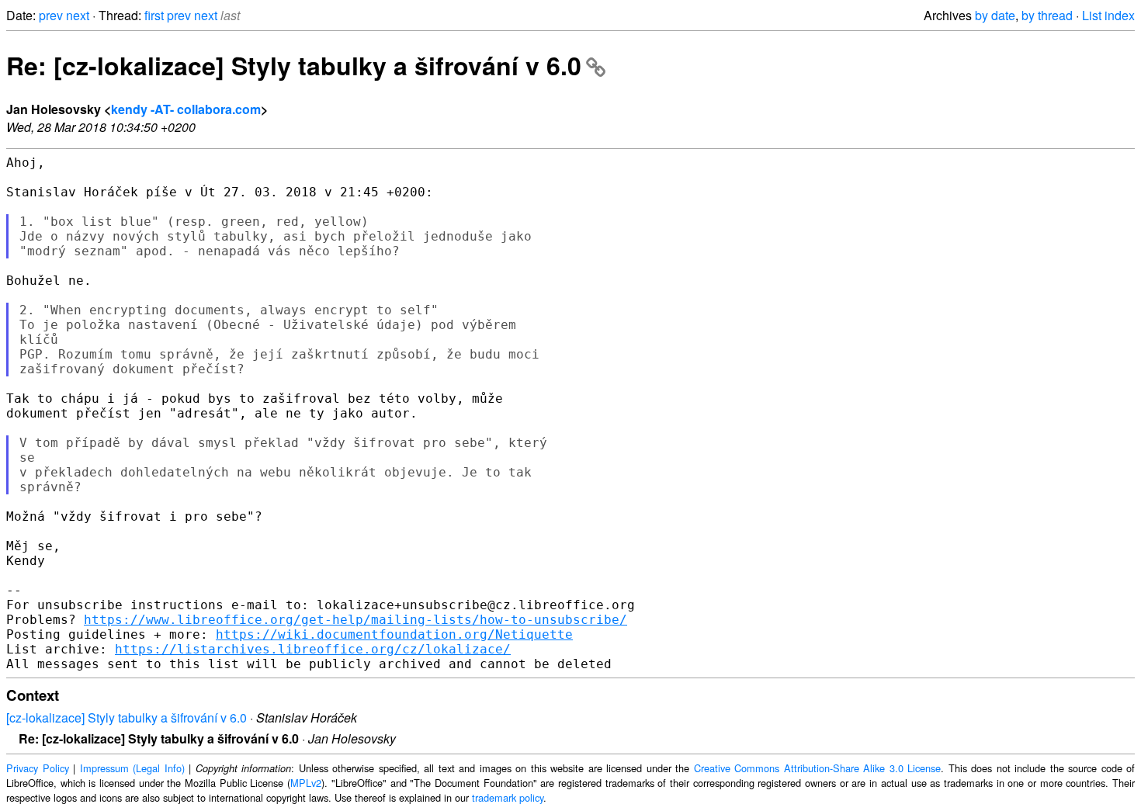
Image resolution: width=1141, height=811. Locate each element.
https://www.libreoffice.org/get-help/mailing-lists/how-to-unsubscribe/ (355, 619)
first (154, 15)
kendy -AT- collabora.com (186, 109)
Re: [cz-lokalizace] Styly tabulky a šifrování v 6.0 (293, 65)
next (77, 15)
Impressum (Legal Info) (132, 768)
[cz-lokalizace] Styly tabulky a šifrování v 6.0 (126, 717)
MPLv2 (305, 782)
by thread (1047, 15)
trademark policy (507, 797)
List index (1108, 15)
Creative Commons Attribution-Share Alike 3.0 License (818, 768)
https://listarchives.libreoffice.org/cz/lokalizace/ (313, 649)
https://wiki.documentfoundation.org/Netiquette (394, 634)
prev (51, 15)
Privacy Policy (37, 768)
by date (995, 15)
